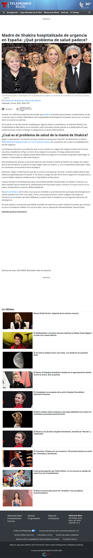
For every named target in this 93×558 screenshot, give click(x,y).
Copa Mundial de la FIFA (31, 12)
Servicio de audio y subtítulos (67, 535)
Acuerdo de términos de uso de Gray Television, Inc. (59, 531)
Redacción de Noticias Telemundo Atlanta (23, 100)
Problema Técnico (70, 539)
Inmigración (12, 12)
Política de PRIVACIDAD (22, 531)
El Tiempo (74, 12)
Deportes (52, 515)
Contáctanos (53, 518)
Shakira (47, 114)
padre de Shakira (11, 192)
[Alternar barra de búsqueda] (89, 12)
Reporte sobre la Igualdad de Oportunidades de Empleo (38, 539)
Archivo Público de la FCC (24, 535)
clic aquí (17, 545)
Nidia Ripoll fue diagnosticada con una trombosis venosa (26, 142)
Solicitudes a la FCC (45, 535)
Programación (34, 518)
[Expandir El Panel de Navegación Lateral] (4, 12)
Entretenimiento (14, 518)
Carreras (11, 521)
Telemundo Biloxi (51, 12)
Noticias (65, 12)
